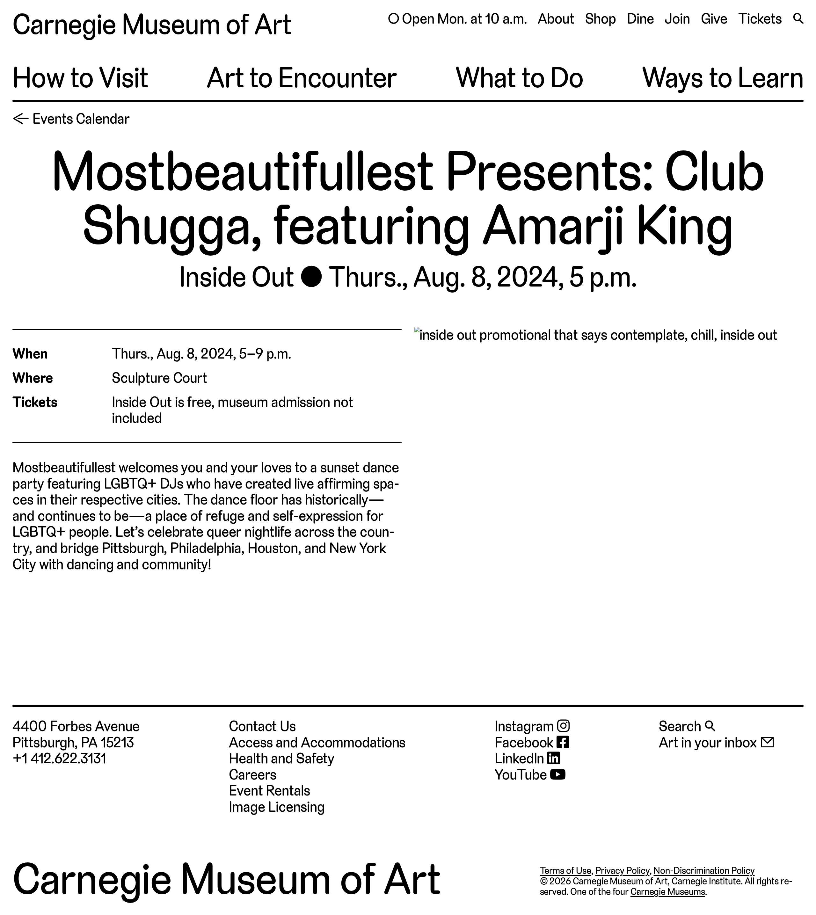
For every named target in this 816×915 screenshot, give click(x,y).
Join (677, 19)
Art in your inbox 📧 (717, 742)
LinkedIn (521, 759)
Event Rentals (269, 790)
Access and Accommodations (317, 742)
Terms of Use (565, 870)
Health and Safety (281, 758)
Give (714, 19)
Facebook (526, 743)
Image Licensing (276, 807)
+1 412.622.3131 (59, 758)
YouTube (522, 775)
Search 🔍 (687, 726)
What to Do (519, 77)
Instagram (526, 726)
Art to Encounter (302, 77)
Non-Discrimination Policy (703, 870)
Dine (640, 19)
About (556, 19)
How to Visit (80, 77)
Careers (252, 775)
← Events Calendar (70, 119)
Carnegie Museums (667, 891)
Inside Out (236, 276)
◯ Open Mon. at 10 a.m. (457, 19)
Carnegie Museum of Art (151, 25)
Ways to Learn (723, 77)
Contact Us (262, 726)
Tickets (760, 19)
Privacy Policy (622, 870)
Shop (600, 19)
